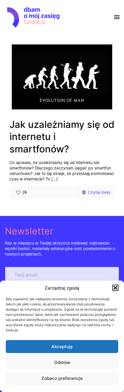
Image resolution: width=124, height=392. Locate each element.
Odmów (62, 362)
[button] (115, 288)
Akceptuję (62, 346)
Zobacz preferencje (62, 378)
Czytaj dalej (99, 192)
